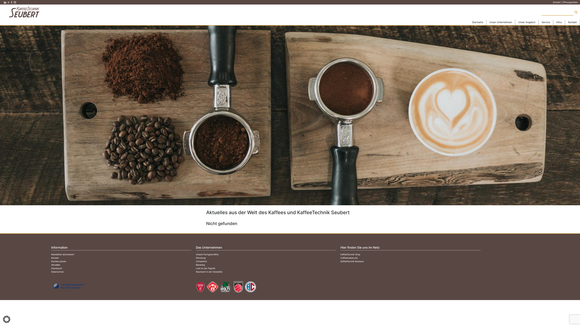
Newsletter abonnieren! (62, 254)
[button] (6, 319)
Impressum (56, 268)
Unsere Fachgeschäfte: (207, 254)
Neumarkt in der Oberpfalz (209, 271)
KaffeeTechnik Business (352, 261)
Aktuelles (55, 265)
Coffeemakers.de (349, 258)
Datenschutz (57, 271)
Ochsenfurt (201, 261)
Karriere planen (58, 261)
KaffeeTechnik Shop (350, 254)
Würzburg (201, 258)
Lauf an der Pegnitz (205, 268)
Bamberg (200, 265)
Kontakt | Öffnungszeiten (565, 2)
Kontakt (55, 258)
